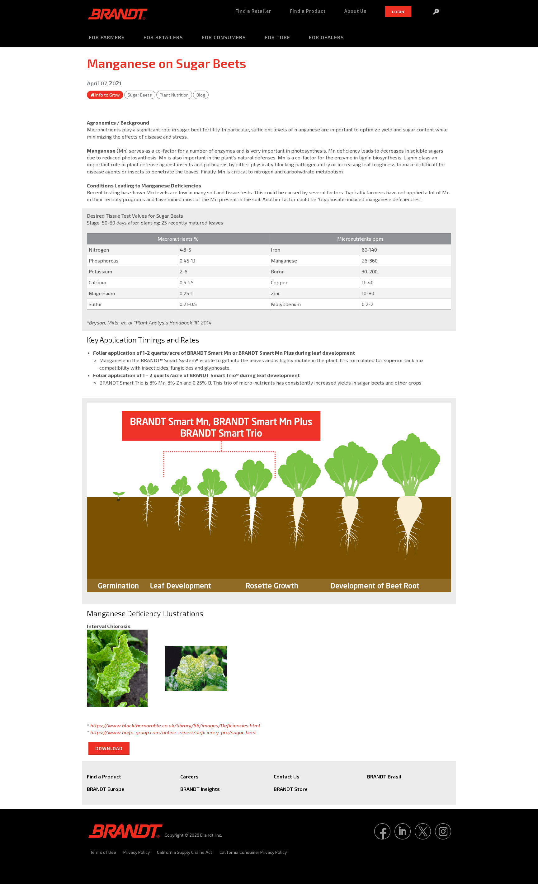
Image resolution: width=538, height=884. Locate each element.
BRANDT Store (291, 789)
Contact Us (287, 776)
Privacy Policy (136, 852)
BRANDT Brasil (384, 776)
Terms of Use (103, 852)
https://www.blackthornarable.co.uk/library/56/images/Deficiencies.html (175, 725)
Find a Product (104, 776)
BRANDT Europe (105, 789)
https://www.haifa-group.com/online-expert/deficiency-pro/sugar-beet (173, 732)
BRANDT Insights (200, 789)
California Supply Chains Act (184, 852)
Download (109, 748)
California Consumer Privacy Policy (253, 852)
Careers (189, 776)
